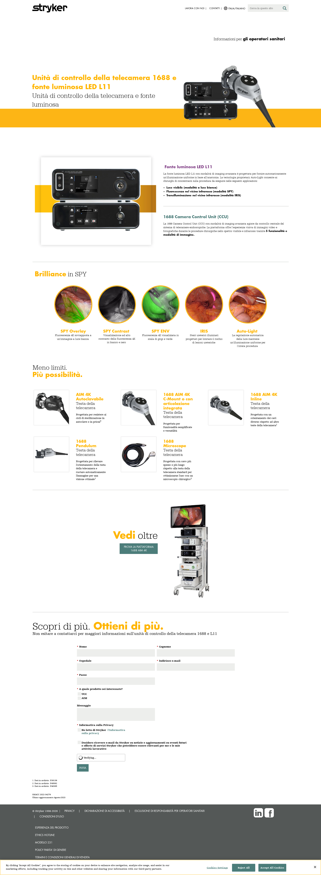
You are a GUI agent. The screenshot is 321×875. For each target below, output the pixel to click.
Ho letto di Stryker (103, 731)
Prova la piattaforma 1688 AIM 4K (139, 548)
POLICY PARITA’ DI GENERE (50, 850)
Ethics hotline (45, 835)
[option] (160, 88)
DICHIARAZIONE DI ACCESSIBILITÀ (105, 811)
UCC (84, 693)
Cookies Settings (217, 867)
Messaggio (84, 705)
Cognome (164, 646)
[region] (160, 867)
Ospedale (84, 660)
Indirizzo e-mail (168, 660)
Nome (82, 646)
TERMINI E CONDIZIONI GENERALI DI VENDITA (62, 857)
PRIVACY (69, 811)
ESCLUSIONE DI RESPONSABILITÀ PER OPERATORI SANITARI (170, 811)
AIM (84, 698)
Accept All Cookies (272, 867)
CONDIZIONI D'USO (52, 816)
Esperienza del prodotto (52, 827)
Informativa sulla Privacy (95, 724)
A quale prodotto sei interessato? (100, 688)
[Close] (315, 867)
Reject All (244, 867)
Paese (82, 674)
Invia (82, 768)
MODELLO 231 (44, 842)
